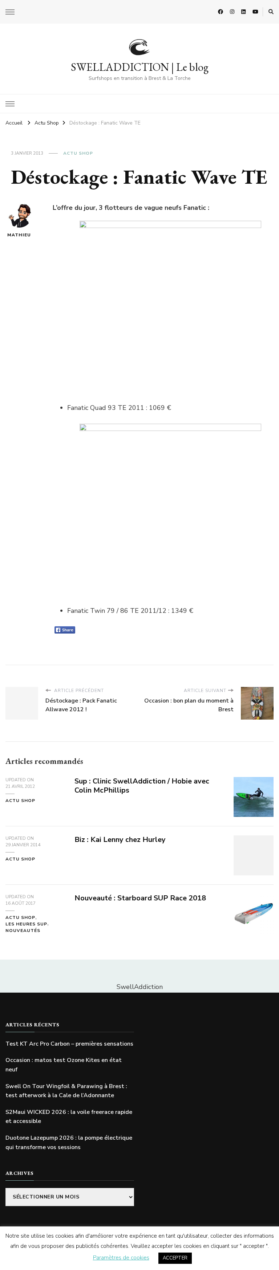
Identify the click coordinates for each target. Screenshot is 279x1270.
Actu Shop (78, 153)
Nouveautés (22, 930)
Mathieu (19, 235)
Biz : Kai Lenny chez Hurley (120, 839)
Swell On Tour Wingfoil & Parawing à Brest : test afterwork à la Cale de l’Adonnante (66, 1091)
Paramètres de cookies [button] (121, 1257)
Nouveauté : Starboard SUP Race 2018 (140, 898)
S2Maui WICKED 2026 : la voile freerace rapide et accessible (68, 1117)
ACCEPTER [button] (175, 1258)
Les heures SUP (26, 924)
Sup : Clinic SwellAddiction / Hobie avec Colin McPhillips (141, 785)
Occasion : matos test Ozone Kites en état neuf (63, 1065)
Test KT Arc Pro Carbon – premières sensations (69, 1044)
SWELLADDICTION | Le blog (140, 67)
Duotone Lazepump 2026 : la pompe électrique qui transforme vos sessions (68, 1142)
